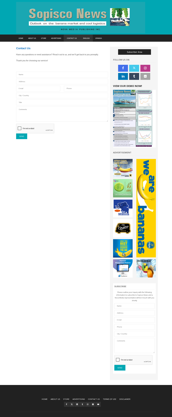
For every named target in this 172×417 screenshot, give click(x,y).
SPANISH (98, 38)
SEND (21, 136)
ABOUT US (32, 38)
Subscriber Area (134, 52)
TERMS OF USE (109, 399)
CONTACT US (72, 38)
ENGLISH (86, 38)
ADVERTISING (56, 38)
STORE (43, 38)
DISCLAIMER (124, 399)
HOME (21, 38)
